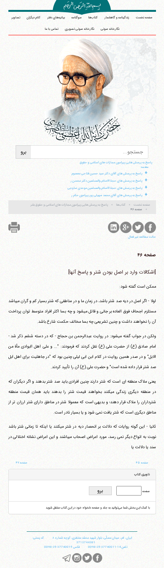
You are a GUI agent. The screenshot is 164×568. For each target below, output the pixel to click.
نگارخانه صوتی (110, 29)
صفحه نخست (144, 17)
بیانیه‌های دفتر (56, 17)
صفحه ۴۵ (142, 462)
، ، (92, 538)
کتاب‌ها (93, 17)
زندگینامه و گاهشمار (117, 17)
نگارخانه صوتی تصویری (79, 29)
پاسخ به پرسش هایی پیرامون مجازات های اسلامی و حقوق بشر (69, 205)
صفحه (145, 491)
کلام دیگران (33, 17)
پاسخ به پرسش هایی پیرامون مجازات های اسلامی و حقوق (116, 162)
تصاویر (15, 17)
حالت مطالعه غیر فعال (142, 237)
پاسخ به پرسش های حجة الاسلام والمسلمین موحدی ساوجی (105, 188)
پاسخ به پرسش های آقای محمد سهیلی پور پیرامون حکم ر (106, 195)
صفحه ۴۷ (21, 462)
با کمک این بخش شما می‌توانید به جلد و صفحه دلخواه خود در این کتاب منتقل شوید (98, 507)
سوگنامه (76, 17)
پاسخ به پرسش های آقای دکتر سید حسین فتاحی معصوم (107, 173)
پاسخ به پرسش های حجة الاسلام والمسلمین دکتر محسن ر (106, 181)
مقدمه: (144, 167)
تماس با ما (51, 29)
